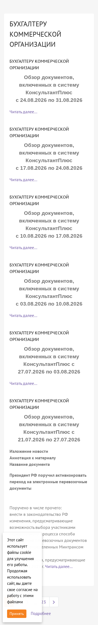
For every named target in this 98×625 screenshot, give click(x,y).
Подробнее (41, 613)
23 (43, 602)
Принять (17, 613)
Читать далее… (23, 111)
